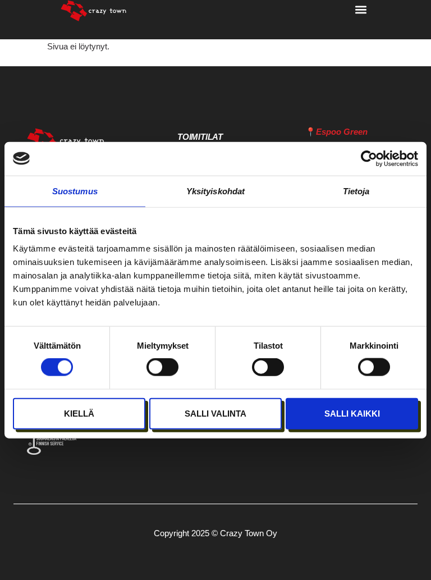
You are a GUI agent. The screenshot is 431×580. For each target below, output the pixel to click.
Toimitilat (200, 136)
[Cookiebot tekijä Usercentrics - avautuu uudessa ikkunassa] (369, 158)
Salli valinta (215, 413)
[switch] (162, 367)
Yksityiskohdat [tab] (215, 190)
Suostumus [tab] (75, 190)
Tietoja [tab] (356, 190)
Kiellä (79, 413)
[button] (361, 9)
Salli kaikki (352, 413)
